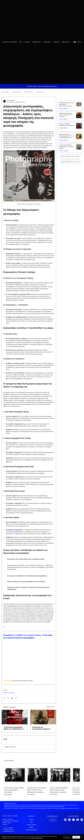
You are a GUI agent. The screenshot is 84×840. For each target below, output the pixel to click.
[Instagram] (69, 784)
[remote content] (29, 641)
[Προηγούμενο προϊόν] (6, 739)
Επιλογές (67, 837)
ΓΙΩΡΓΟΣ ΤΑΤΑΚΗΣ (9, 42)
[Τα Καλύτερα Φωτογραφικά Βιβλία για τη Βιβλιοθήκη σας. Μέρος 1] (14, 681)
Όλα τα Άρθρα (5, 92)
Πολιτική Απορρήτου (37, 838)
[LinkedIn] (81, 784)
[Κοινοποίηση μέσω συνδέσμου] (16, 662)
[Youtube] (65, 784)
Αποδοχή (76, 837)
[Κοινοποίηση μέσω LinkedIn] (12, 662)
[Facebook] (77, 784)
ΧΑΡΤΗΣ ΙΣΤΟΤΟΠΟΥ (31, 794)
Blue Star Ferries (28, 92)
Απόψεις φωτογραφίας (9, 657)
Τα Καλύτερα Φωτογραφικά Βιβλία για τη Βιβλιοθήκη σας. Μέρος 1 (14, 692)
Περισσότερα (39, 92)
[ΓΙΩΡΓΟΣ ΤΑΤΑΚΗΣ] (39, 789)
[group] (42, 744)
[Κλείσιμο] (82, 837)
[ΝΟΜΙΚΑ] (39, 791)
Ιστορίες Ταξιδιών (16, 92)
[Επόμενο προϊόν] (78, 739)
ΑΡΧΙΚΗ (31, 783)
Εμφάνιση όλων (51, 671)
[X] (73, 784)
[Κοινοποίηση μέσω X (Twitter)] (8, 662)
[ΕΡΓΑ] (39, 786)
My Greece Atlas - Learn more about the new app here (42, 86)
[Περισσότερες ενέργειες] (54, 101)
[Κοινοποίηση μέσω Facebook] (4, 662)
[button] (74, 42)
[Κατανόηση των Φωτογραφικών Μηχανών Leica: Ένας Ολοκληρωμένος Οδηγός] (43, 681)
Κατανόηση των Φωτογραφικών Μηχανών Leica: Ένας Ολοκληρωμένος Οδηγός (42, 692)
